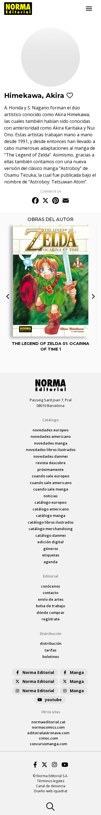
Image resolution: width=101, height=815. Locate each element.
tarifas (50, 650)
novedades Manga (50, 443)
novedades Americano (51, 436)
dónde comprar (50, 612)
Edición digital (50, 541)
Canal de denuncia (50, 786)
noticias (50, 495)
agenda (50, 561)
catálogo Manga (50, 515)
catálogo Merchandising (51, 528)
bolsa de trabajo (50, 605)
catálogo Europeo (50, 502)
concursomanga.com (48, 743)
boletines (50, 656)
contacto (50, 592)
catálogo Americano (51, 509)
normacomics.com (48, 727)
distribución (50, 643)
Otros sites (50, 711)
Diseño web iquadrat (50, 791)
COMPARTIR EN (50, 192)
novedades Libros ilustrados (50, 449)
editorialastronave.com (48, 732)
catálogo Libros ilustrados (51, 522)
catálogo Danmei (50, 535)
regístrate (51, 618)
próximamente (50, 469)
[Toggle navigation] (89, 8)
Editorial (50, 576)
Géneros (50, 548)
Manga (77, 672)
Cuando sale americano (51, 482)
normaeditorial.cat (48, 721)
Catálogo (50, 419)
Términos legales (50, 781)
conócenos (50, 586)
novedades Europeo (50, 429)
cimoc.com (48, 738)
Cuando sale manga (50, 489)
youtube (53, 699)
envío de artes (50, 599)
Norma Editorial (38, 672)
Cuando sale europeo (50, 475)
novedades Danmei (50, 456)
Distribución (50, 633)
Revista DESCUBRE (51, 462)
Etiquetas (50, 555)
